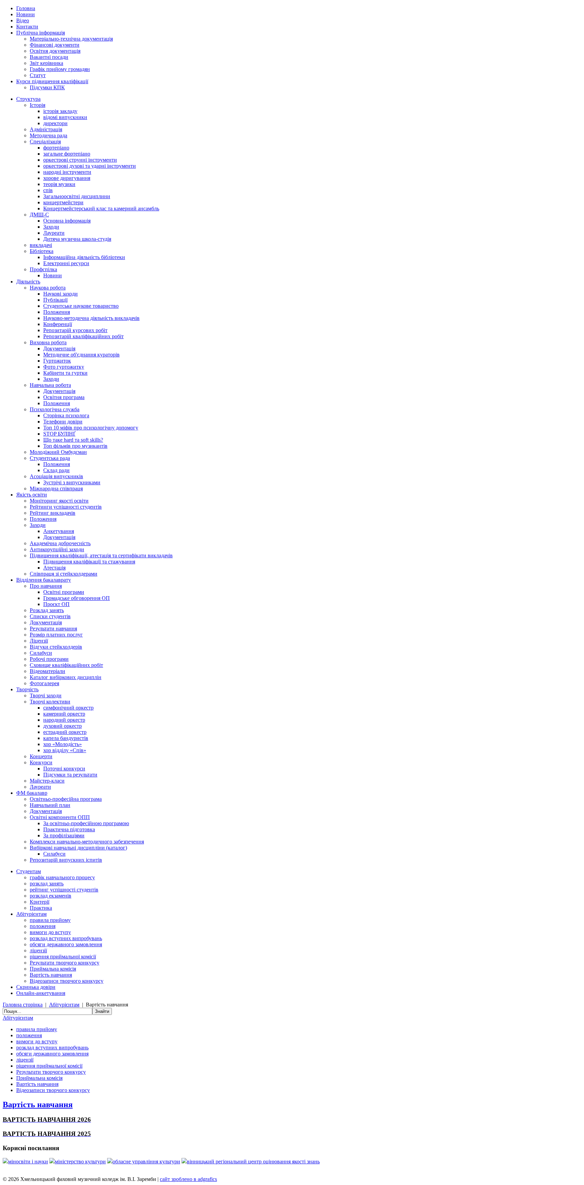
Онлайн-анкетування (40, 993)
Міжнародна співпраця (56, 488)
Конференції (57, 324)
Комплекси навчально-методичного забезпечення (87, 841)
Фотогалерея (44, 683)
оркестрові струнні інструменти (80, 160)
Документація (59, 348)
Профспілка (43, 269)
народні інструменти (67, 172)
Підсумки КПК (47, 87)
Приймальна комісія (53, 969)
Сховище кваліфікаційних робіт (66, 665)
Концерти (41, 756)
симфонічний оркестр (68, 708)
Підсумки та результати (70, 774)
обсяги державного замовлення (66, 944)
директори (55, 123)
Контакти (27, 26)
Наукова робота (48, 288)
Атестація (54, 568)
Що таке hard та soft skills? (73, 440)
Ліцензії (39, 641)
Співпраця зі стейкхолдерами (63, 574)
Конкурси (41, 762)
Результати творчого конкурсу (64, 963)
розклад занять (47, 883)
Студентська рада (50, 458)
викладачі (41, 245)
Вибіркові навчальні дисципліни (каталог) (78, 848)
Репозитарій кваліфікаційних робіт (83, 336)
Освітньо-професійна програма (66, 799)
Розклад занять (47, 610)
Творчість (27, 689)
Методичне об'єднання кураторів (81, 354)
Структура (28, 99)
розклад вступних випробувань (66, 938)
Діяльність (28, 281)
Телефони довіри (62, 421)
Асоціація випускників (56, 476)
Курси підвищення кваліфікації (52, 81)
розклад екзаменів (50, 896)
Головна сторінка (23, 1004)
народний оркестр (64, 720)
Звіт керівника (46, 63)
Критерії (39, 902)
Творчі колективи (50, 701)
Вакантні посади (49, 57)
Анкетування (58, 531)
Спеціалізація (45, 141)
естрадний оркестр (65, 732)
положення (42, 926)
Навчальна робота (50, 385)
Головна (25, 8)
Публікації (55, 300)
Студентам (28, 871)
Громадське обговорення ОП (76, 598)
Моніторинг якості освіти (59, 501)
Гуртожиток (57, 361)
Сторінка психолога (66, 415)
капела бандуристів (65, 738)
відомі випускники (65, 117)
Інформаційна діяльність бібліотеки (84, 257)
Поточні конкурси (64, 768)
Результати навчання (53, 628)
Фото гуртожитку (63, 367)
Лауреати (54, 233)
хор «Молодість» (62, 744)
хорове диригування (66, 178)
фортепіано (56, 147)
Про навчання (46, 586)
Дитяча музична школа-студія (77, 239)
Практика (41, 908)
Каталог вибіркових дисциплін (65, 677)
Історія (37, 105)
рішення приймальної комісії (63, 956)
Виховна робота (48, 342)
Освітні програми (63, 592)
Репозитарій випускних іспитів (66, 860)
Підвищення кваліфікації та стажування (89, 561)
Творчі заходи (46, 695)
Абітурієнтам (31, 914)
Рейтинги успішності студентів (66, 507)
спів (48, 190)
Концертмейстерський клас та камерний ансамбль (101, 208)
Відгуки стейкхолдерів (56, 647)
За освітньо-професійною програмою (86, 823)
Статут (38, 75)
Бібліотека (41, 251)
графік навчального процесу (62, 877)
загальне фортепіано (66, 154)
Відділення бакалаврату (43, 580)
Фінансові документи (54, 45)
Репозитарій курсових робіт (75, 330)
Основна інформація (67, 221)
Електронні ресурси (66, 263)
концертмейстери (63, 202)
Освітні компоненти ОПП (60, 817)
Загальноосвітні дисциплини (76, 196)
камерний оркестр (64, 714)
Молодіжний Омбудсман (58, 452)
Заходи (51, 227)
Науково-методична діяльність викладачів (91, 318)
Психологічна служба (54, 409)
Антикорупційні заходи (57, 549)
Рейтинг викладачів (52, 513)
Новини (25, 14)
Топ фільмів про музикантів (75, 446)
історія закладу (60, 111)
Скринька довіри (35, 987)
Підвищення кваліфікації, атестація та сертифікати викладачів (101, 555)
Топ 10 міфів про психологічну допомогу (90, 428)
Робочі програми (49, 659)
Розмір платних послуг (56, 634)
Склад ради (56, 470)
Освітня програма (63, 397)
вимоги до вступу (50, 932)
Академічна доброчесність (60, 543)
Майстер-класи (47, 781)
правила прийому (50, 920)
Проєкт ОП (56, 604)
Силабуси (41, 653)
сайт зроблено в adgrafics (188, 1179)
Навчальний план (50, 805)
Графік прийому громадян (60, 69)
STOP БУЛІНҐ (59, 434)
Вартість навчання (51, 975)
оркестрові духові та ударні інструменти (89, 166)
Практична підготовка (69, 829)
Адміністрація (46, 129)
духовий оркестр (62, 726)
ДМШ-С (39, 214)
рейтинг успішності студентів (64, 889)
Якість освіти (31, 494)
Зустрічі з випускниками (71, 482)
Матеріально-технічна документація (71, 39)
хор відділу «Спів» (64, 750)
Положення (56, 312)
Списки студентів (50, 616)
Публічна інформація (40, 33)
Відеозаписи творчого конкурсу (66, 981)
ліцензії (38, 950)
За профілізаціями (63, 835)
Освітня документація (55, 51)
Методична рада (48, 135)
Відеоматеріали (47, 671)
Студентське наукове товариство (81, 306)
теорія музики (59, 184)
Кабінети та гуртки (65, 373)
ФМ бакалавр (31, 793)
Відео (22, 20)
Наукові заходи (60, 294)
